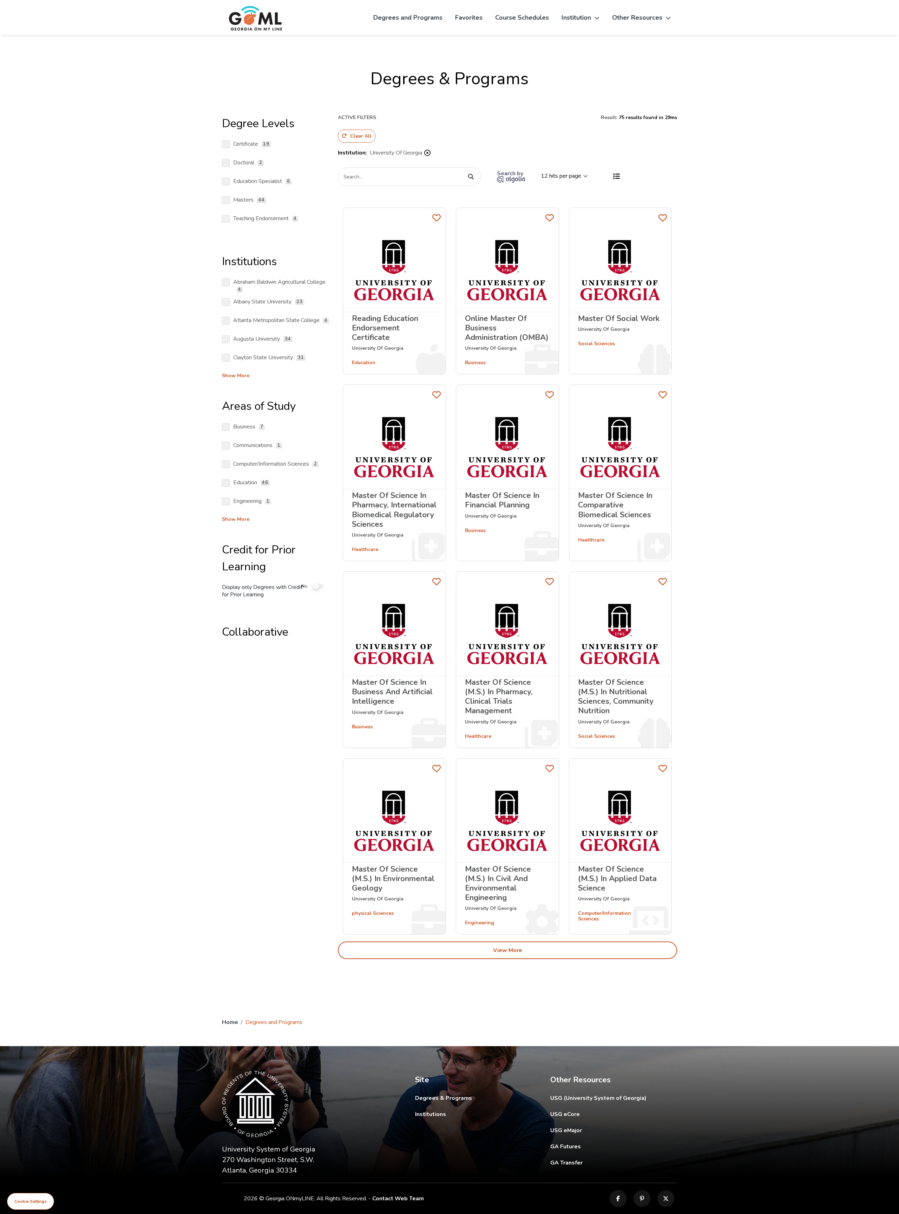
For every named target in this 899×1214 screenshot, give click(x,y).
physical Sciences (373, 913)
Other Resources (637, 17)
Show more (235, 375)
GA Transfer (613, 1163)
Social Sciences (596, 343)
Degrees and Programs (407, 17)
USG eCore (606, 1114)
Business (475, 362)
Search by (511, 173)
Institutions (430, 1114)
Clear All (361, 136)
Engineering (479, 922)
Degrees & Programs (443, 1098)
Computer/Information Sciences (604, 916)
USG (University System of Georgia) (603, 1098)
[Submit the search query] (471, 176)
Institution (576, 17)
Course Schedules (522, 17)
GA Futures (613, 1146)
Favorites (469, 17)
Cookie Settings (30, 1201)
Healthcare (365, 549)
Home (230, 1022)
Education (363, 362)
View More (507, 950)
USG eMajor (607, 1130)
